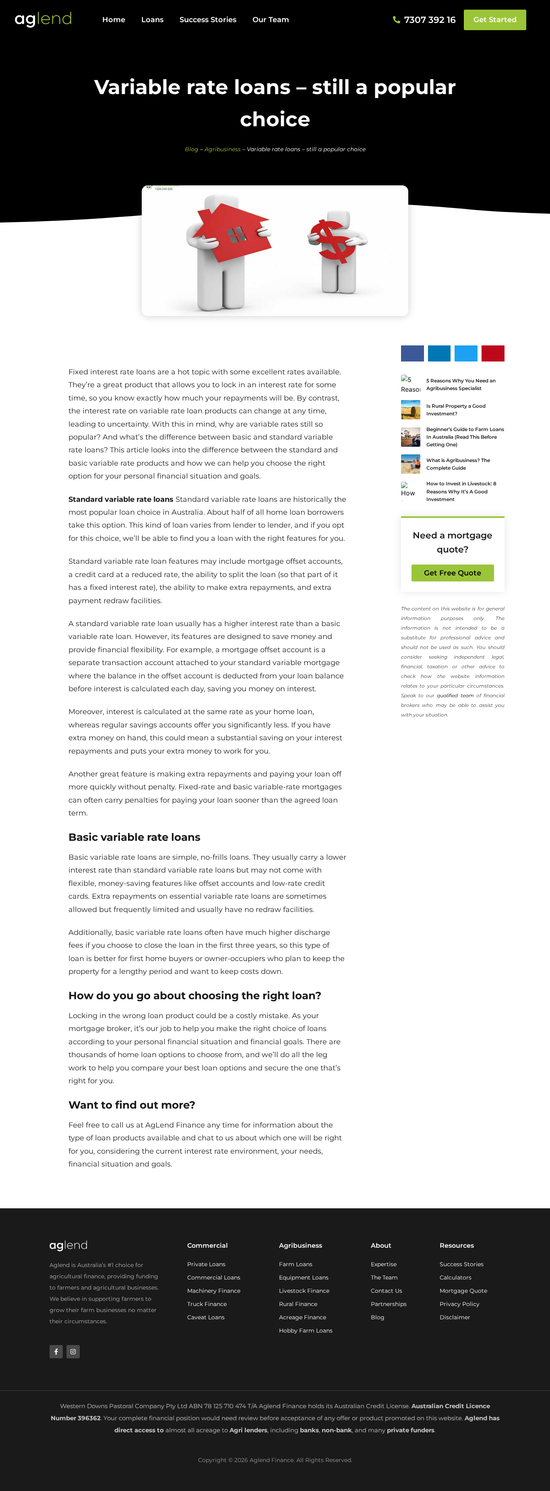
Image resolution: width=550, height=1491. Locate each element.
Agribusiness (223, 149)
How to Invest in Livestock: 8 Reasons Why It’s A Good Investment (461, 491)
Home (113, 19)
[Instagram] (73, 1351)
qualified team (455, 695)
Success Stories (208, 19)
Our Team (270, 19)
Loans (152, 19)
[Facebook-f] (56, 1351)
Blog (191, 149)
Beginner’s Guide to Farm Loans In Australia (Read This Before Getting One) (465, 437)
